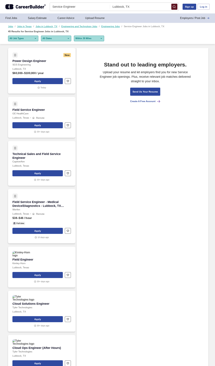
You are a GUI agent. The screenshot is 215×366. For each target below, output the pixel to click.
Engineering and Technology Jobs (79, 26)
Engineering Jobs (110, 26)
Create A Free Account (143, 101)
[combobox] (80, 7)
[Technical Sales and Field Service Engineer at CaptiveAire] (41, 163)
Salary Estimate (37, 18)
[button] (174, 7)
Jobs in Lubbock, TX (46, 26)
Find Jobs (11, 18)
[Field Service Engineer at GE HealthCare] (41, 117)
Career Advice (65, 18)
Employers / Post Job (192, 18)
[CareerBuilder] (25, 6)
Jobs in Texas (24, 26)
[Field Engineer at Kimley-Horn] (41, 267)
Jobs (10, 26)
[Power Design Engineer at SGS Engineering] (41, 70)
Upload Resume (95, 18)
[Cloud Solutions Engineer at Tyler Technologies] (41, 311)
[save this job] (68, 81)
